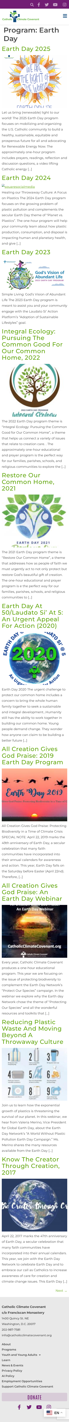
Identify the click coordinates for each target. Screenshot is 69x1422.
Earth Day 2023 (26, 252)
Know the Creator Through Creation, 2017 (31, 1166)
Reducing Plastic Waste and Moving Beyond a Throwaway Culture (33, 1031)
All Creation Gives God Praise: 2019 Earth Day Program (32, 755)
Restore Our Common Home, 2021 (28, 481)
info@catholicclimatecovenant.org (27, 1335)
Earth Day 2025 (26, 48)
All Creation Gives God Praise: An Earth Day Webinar (32, 892)
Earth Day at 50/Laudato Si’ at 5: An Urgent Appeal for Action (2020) (32, 615)
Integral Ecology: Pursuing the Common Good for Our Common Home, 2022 (32, 344)
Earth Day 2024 (26, 178)
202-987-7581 (11, 1329)
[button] (32, 5)
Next (61, 1291)
